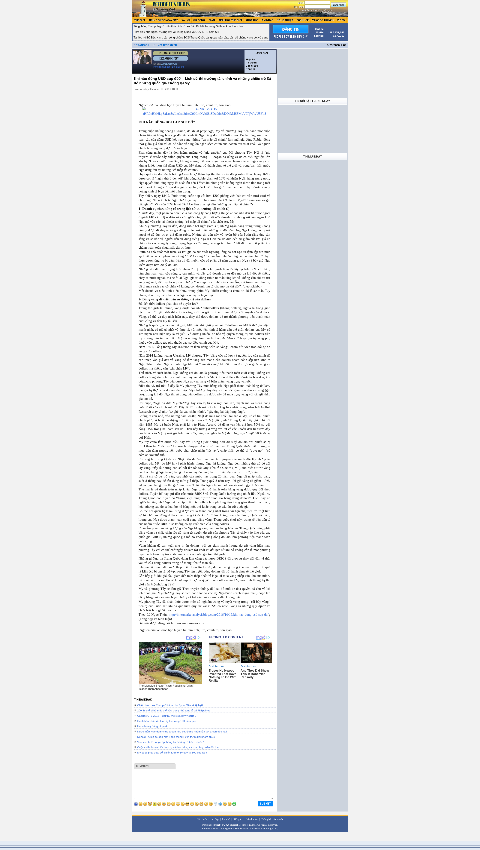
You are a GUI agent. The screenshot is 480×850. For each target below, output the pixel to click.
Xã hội (186, 20)
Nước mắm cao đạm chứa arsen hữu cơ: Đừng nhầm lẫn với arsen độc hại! (182, 731)
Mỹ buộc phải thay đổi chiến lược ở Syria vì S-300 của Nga (172, 752)
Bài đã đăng (178, 67)
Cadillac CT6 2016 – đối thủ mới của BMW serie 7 (166, 715)
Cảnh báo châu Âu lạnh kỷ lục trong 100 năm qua (166, 721)
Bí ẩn (211, 20)
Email (301, 3)
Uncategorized (166, 45)
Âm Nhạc (267, 20)
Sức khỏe (303, 20)
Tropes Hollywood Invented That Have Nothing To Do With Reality (222, 675)
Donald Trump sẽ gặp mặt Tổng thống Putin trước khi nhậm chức (176, 736)
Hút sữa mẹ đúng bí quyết (152, 726)
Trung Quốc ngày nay (163, 20)
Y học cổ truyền (323, 20)
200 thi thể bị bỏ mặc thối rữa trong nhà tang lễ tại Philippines (173, 710)
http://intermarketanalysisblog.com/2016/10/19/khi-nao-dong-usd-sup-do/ (218, 614)
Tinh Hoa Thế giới (230, 20)
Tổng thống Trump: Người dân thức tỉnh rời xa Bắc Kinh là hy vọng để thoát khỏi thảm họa (188, 26)
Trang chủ (143, 45)
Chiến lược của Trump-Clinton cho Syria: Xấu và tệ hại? (170, 705)
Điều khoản (252, 819)
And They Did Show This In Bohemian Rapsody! (255, 674)
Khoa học (251, 20)
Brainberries (216, 666)
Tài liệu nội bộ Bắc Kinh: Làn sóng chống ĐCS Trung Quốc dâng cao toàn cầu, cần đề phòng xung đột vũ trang (201, 37)
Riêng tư (237, 819)
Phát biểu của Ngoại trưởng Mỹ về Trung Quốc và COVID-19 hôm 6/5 (176, 31)
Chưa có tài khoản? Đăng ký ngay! (314, 10)
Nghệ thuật (285, 20)
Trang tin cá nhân (161, 67)
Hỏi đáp (215, 819)
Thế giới (139, 20)
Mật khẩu (299, 7)
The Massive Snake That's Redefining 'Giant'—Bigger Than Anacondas (168, 687)
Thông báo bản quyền (272, 819)
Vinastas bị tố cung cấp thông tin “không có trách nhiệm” (170, 742)
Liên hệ (226, 819)
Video (341, 20)
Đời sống (199, 20)
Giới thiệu (202, 819)
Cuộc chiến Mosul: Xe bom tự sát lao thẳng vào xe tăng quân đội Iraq (178, 747)
